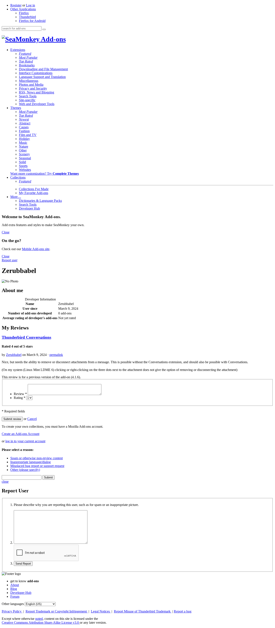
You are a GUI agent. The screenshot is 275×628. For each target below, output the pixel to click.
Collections (18, 177)
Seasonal (25, 158)
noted (39, 618)
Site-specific (27, 100)
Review (20, 394)
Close (5, 232)
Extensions (17, 50)
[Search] (44, 29)
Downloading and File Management (43, 69)
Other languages (13, 604)
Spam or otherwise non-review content (36, 458)
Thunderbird (27, 17)
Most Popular (28, 57)
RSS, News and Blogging (36, 92)
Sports (23, 166)
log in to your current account (25, 441)
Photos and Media (31, 84)
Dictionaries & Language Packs (40, 200)
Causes (24, 127)
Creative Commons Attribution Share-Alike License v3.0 (41, 622)
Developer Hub (29, 208)
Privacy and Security (33, 88)
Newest (24, 119)
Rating (19, 398)
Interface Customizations (35, 73)
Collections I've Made (34, 189)
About (14, 585)
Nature (23, 146)
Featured (25, 53)
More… (15, 197)
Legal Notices (101, 611)
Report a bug (182, 611)
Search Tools (28, 96)
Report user (9, 260)
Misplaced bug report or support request (37, 466)
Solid (22, 162)
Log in (30, 5)
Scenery (24, 154)
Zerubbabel (13, 355)
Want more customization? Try (44, 173)
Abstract (24, 123)
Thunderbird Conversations (26, 337)
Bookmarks (27, 65)
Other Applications (23, 9)
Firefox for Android (32, 21)
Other (23, 150)
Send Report (23, 563)
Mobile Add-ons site (35, 249)
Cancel (32, 419)
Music (23, 142)
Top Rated (26, 61)
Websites (25, 170)
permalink (56, 355)
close (5, 481)
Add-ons (53, 39)
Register (15, 5)
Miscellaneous (28, 81)
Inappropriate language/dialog (30, 462)
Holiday (24, 139)
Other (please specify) (25, 470)
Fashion (24, 131)
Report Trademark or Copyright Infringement (57, 611)
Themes (15, 108)
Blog (13, 589)
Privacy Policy (12, 611)
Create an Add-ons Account (20, 434)
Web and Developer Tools (36, 104)
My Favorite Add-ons (33, 193)
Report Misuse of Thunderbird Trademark (142, 611)
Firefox (24, 13)
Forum (14, 596)
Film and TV (28, 135)
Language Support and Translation (42, 77)
